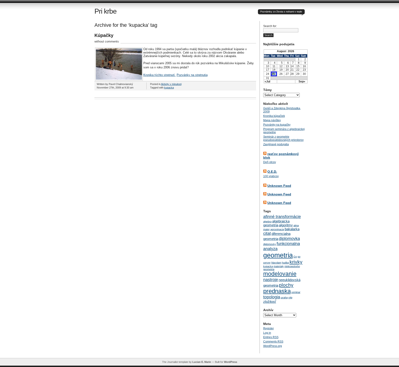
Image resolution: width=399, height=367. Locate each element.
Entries (270, 337)
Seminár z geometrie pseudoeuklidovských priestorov (283, 138)
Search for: (270, 26)
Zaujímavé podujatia (276, 144)
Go (295, 256)
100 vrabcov (271, 176)
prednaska (277, 291)
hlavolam (276, 262)
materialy (279, 266)
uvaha (284, 297)
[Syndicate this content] (264, 154)
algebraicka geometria (276, 223)
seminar (295, 292)
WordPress (230, 362)
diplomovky (269, 244)
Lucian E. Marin (201, 362)
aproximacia (277, 229)
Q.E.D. (272, 171)
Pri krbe (105, 11)
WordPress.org (272, 346)
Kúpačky (103, 35)
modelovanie (279, 274)
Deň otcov (269, 162)
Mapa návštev (272, 120)
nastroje (270, 279)
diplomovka (289, 238)
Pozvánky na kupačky (276, 124)
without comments (106, 41)
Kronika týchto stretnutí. (159, 75)
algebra (267, 221)
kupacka (169, 87)
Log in (267, 332)
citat (267, 233)
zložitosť (269, 301)
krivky (296, 261)
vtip (290, 297)
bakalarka (292, 229)
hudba (285, 262)
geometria (278, 255)
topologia (271, 296)
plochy (286, 285)
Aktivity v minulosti (171, 84)
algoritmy (286, 225)
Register (268, 328)
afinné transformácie (282, 216)
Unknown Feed (279, 186)
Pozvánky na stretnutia (192, 75)
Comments (273, 341)
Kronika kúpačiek (274, 116)
